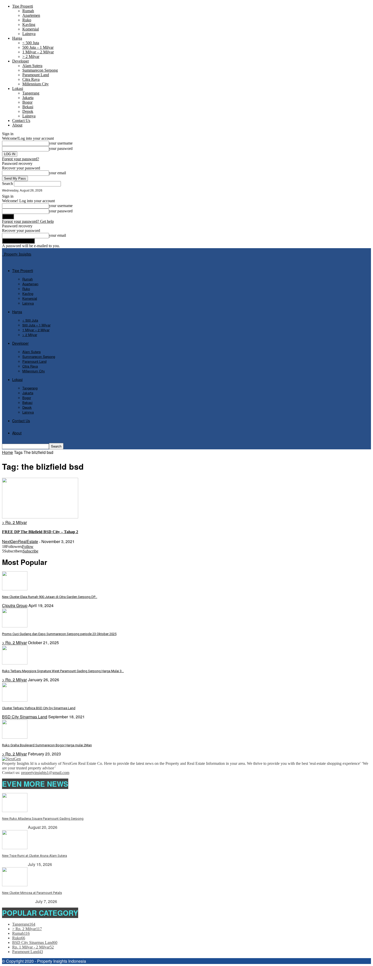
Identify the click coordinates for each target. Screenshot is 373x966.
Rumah (28, 11)
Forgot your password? (20, 159)
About (17, 125)
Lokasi (17, 88)
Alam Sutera (32, 66)
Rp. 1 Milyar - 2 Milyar (33, 947)
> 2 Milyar (30, 56)
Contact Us (21, 120)
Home (7, 452)
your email (57, 173)
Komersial (30, 29)
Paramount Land (35, 75)
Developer (20, 61)
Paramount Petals (18, 901)
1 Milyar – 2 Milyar (38, 52)
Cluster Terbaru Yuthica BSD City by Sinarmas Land (38, 708)
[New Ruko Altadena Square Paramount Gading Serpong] (14, 811)
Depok (27, 111)
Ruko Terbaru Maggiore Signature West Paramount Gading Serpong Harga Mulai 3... (63, 671)
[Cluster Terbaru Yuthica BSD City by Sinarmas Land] (14, 700)
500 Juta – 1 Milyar (38, 47)
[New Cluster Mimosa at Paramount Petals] (14, 885)
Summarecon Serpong (40, 70)
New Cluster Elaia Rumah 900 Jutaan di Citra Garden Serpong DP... (49, 597)
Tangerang (30, 93)
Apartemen (31, 15)
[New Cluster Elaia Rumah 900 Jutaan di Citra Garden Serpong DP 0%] (14, 589)
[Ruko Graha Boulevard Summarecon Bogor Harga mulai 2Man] (14, 737)
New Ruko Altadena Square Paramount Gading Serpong (42, 818)
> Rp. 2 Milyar (14, 522)
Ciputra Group (14, 605)
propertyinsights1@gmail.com (45, 772)
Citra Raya (31, 79)
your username (61, 143)
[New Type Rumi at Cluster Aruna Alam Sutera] (14, 848)
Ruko (26, 20)
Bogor (27, 102)
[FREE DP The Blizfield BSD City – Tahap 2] (40, 517)
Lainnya (29, 33)
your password (61, 148)
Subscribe (30, 551)
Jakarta (27, 98)
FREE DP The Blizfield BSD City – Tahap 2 (40, 532)
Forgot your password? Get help (28, 221)
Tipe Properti (22, 6)
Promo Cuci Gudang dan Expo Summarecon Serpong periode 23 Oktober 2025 (59, 634)
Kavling (28, 24)
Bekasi (27, 107)
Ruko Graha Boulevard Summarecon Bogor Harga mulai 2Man (47, 745)
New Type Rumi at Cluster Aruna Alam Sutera (34, 856)
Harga (17, 38)
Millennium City (35, 84)
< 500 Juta (30, 43)
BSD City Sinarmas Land (24, 717)
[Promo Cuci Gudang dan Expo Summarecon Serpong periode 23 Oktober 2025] (14, 626)
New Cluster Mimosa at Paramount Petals (32, 893)
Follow (27, 546)
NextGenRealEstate (20, 541)
